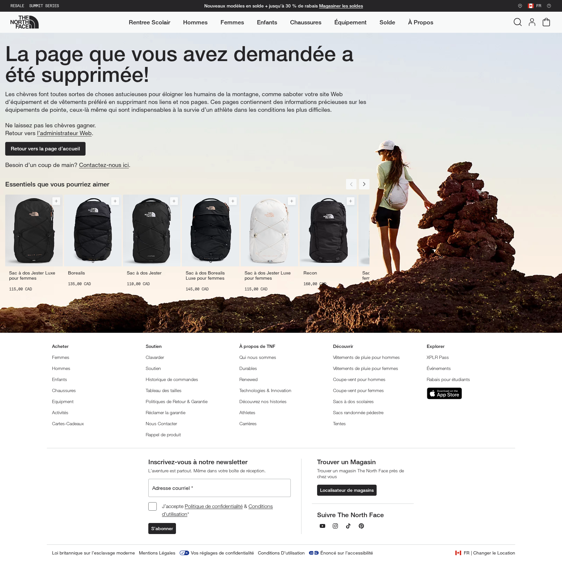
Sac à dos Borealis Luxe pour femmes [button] (205, 275)
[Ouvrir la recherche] (518, 22)
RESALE (17, 6)
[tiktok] (348, 526)
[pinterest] (361, 526)
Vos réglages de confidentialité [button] (222, 552)
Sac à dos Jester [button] (144, 272)
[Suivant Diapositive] (364, 184)
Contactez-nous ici (104, 164)
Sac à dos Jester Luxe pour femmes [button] (32, 275)
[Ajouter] (56, 201)
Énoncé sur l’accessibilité (346, 552)
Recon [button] (310, 272)
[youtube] (322, 526)
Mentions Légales (157, 552)
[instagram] (335, 526)
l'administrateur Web (64, 132)
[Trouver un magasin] (520, 5)
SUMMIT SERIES (44, 6)
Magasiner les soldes (341, 5)
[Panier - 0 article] (546, 22)
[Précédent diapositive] (351, 184)
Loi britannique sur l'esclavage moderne (93, 552)
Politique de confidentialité (214, 506)
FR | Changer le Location (489, 552)
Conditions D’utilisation (281, 552)
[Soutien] (549, 5)
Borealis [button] (76, 272)
